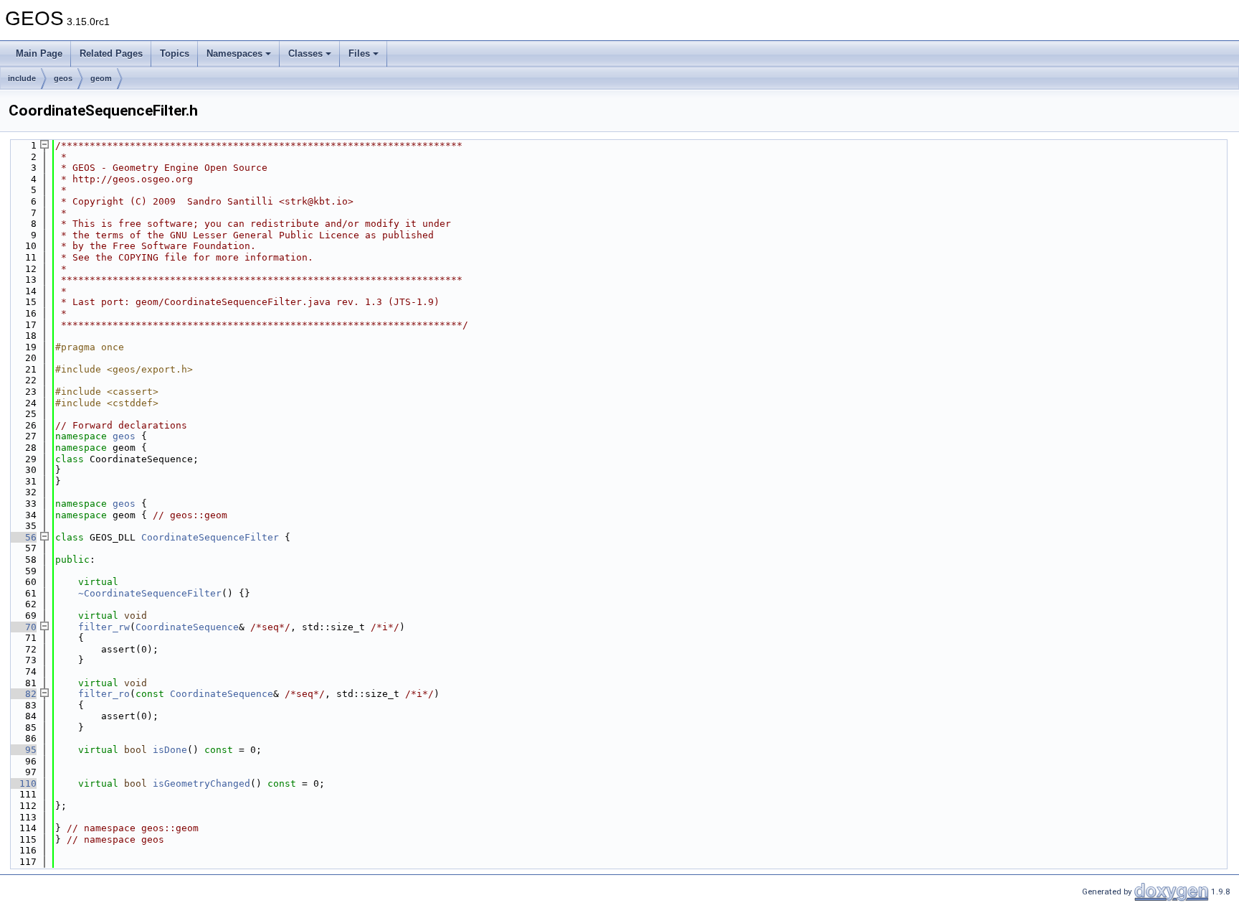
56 (22, 537)
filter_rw (104, 627)
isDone (170, 749)
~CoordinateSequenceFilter (150, 593)
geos (63, 78)
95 (22, 749)
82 (22, 693)
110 (22, 783)
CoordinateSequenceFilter (210, 537)
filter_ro (104, 693)
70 (22, 627)
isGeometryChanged (201, 783)
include (22, 78)
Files (359, 53)
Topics (174, 53)
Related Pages (111, 53)
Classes (305, 53)
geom (101, 78)
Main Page (39, 53)
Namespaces (234, 53)
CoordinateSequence (187, 627)
